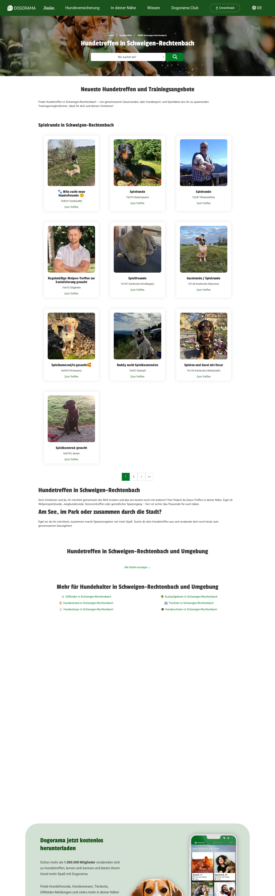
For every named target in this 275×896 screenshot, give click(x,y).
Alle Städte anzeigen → (137, 567)
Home (111, 35)
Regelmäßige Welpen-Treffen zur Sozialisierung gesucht (71, 280)
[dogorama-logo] (21, 8)
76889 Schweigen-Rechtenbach (152, 35)
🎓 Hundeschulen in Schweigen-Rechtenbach (189, 609)
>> (149, 476)
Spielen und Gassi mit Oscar (203, 365)
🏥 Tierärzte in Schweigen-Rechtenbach (189, 603)
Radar (49, 8)
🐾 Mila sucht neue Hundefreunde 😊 (71, 193)
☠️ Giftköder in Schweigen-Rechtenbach (86, 596)
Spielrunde (137, 192)
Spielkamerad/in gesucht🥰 (71, 365)
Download (226, 8)
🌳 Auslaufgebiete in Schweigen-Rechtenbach (189, 596)
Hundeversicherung (82, 8)
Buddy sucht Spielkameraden (137, 365)
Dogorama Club (184, 8)
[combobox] (128, 57)
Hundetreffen (126, 35)
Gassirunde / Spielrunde (204, 278)
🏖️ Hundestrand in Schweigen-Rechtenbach (86, 603)
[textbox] (128, 57)
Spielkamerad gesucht (71, 448)
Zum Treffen (71, 206)
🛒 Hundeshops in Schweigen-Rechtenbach (86, 609)
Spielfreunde (137, 278)
